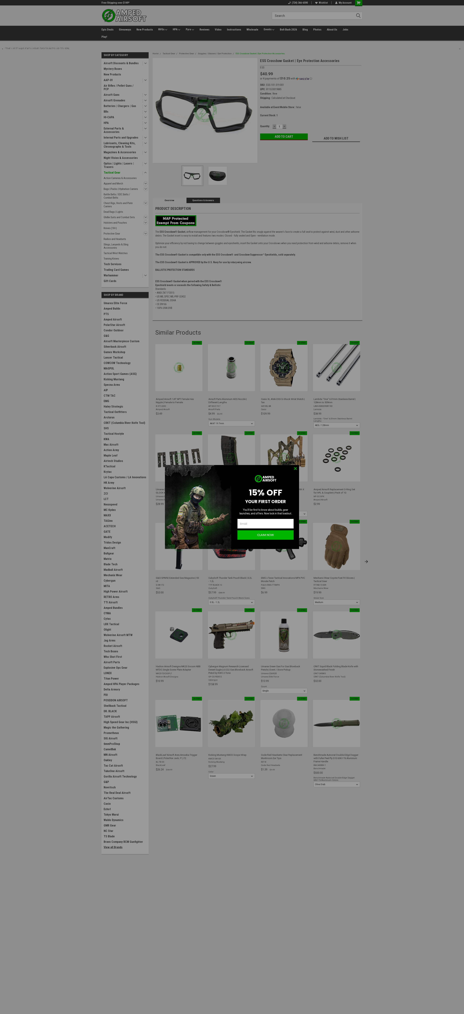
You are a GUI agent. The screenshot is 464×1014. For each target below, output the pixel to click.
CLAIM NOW (265, 535)
